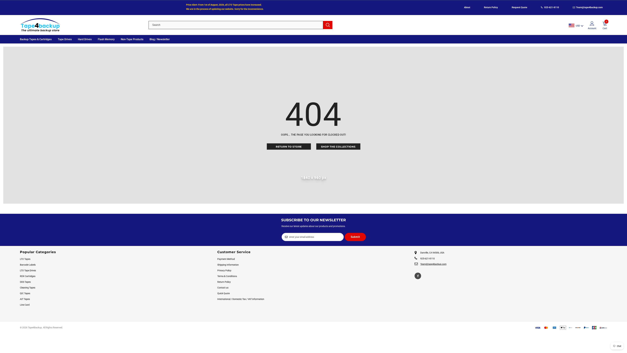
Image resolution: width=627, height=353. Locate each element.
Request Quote (519, 7)
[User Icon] (592, 23)
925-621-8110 (551, 7)
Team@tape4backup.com (589, 7)
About (467, 7)
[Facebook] (418, 276)
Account (592, 28)
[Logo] (82, 25)
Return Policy (491, 7)
